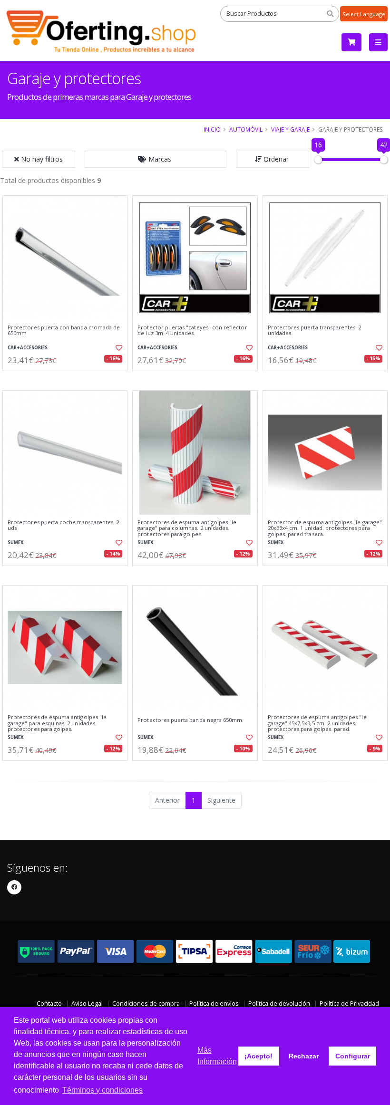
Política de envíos (214, 1003)
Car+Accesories (28, 348)
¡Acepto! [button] (258, 1056)
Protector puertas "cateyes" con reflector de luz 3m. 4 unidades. (192, 330)
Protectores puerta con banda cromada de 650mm (64, 330)
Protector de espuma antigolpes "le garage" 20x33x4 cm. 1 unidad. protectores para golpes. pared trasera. (325, 528)
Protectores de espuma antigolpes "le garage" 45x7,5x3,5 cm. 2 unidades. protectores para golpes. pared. (317, 723)
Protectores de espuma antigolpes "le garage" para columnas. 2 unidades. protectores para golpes (186, 528)
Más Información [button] (217, 1056)
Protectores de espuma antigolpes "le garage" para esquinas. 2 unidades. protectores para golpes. (57, 723)
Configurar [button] (352, 1056)
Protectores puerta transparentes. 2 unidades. (314, 330)
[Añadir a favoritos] (117, 348)
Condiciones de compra (146, 1003)
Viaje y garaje (290, 129)
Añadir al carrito (68, 379)
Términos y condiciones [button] (102, 1090)
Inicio (212, 129)
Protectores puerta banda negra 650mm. (190, 720)
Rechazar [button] (304, 1056)
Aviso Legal (87, 1003)
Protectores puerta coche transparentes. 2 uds (63, 525)
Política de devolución (279, 1003)
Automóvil (246, 129)
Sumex (16, 542)
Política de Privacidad (349, 1003)
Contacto (49, 1003)
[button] (155, 159)
